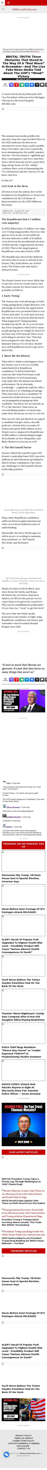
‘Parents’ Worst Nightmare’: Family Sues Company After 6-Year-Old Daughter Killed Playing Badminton (23, 1016)
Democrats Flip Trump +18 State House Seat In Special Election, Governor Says (21, 878)
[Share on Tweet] (37, 85)
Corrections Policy (23, 1441)
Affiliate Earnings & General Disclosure (24, 1444)
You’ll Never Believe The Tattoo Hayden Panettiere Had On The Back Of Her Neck (21, 982)
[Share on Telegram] (26, 85)
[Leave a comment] (6, 1455)
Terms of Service (23, 1438)
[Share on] (42, 85)
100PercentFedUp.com (30, 1453)
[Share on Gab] (21, 85)
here (37, 52)
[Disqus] (23, 748)
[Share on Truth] (11, 85)
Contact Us (23, 1449)
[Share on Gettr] (16, 85)
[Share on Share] (32, 85)
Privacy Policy (24, 1436)
